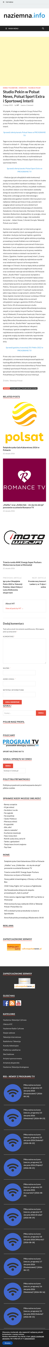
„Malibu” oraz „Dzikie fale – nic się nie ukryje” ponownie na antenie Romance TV (23, 506)
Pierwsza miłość (10, 821)
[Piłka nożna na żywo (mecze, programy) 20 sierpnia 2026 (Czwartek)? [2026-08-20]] (13, 1200)
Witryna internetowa (13, 690)
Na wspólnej (9, 816)
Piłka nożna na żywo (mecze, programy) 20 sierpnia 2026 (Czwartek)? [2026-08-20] (33, 1190)
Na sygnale (8, 813)
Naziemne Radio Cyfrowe (13, 1028)
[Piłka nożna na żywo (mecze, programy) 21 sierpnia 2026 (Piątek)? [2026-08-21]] (13, 1175)
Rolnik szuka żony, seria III (14, 838)
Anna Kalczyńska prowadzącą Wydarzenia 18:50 (24, 917)
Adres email (9, 679)
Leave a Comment (27, 105)
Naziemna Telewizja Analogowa (16, 1067)
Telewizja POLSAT (34, 88)
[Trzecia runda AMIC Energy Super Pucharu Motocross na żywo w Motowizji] (24, 538)
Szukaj (8, 766)
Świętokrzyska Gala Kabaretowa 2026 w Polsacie (24, 861)
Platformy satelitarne (11, 1050)
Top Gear (7, 847)
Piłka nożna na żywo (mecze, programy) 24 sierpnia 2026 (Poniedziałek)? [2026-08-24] (33, 1090)
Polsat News (15, 388)
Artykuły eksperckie (11, 1063)
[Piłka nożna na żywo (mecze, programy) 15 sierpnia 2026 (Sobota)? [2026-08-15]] (13, 1324)
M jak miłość (9, 807)
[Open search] (43, 28)
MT (18, 105)
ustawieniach (29, 1339)
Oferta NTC (23, 88)
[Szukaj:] (24, 713)
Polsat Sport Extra (29, 388)
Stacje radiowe (9, 1033)
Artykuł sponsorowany (12, 1058)
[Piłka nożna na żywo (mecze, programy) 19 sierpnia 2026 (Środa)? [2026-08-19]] (13, 1225)
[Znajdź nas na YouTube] (18, 1003)
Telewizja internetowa (12, 1037)
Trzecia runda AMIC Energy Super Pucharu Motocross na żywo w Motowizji (22, 563)
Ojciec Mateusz (10, 818)
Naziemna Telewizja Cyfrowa (14, 1020)
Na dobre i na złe (11, 810)
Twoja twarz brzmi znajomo (15, 844)
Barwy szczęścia (10, 804)
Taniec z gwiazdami (11, 841)
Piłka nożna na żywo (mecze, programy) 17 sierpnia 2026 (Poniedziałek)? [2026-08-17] (33, 1264)
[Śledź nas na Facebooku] (6, 1003)
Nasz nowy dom (10, 836)
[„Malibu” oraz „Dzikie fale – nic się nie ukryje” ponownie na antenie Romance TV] (24, 481)
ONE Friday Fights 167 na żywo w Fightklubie (22, 886)
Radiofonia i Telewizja (12, 1041)
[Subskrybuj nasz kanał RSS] (12, 1003)
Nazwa (6, 668)
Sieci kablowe (8, 1054)
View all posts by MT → (14, 608)
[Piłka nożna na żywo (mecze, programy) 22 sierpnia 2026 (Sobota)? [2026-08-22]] (13, 1151)
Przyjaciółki (9, 824)
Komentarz (9, 636)
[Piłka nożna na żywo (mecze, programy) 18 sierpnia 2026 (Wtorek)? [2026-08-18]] (13, 1250)
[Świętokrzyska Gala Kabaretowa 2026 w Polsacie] (24, 423)
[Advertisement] (24, 61)
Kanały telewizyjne (10, 88)
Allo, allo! (8, 827)
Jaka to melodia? (10, 830)
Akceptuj (7, 1343)
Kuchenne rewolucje (12, 833)
